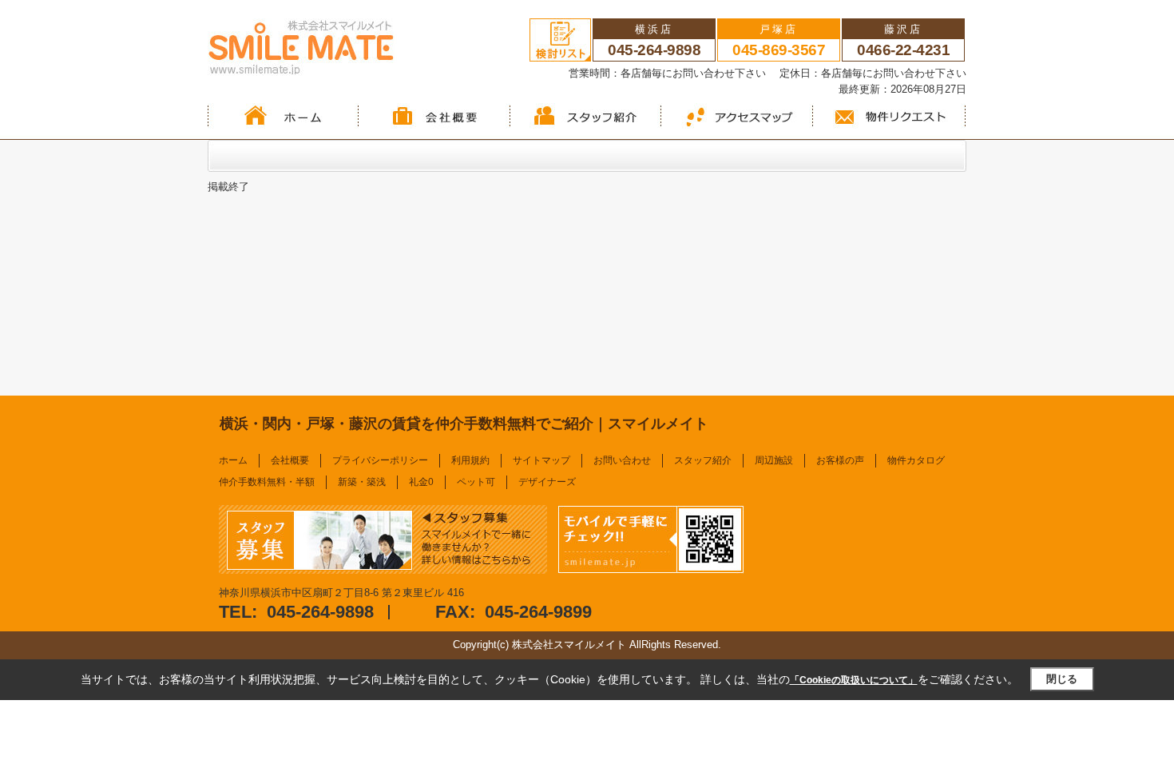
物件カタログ (916, 460)
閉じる (1061, 679)
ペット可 (476, 481)
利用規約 (470, 460)
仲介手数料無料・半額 (267, 481)
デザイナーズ (547, 481)
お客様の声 (840, 460)
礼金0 (421, 481)
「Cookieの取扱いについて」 (854, 680)
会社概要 (290, 460)
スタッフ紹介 (703, 460)
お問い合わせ (622, 460)
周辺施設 (774, 460)
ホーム (233, 460)
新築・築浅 (362, 481)
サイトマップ (541, 460)
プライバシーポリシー (380, 460)
